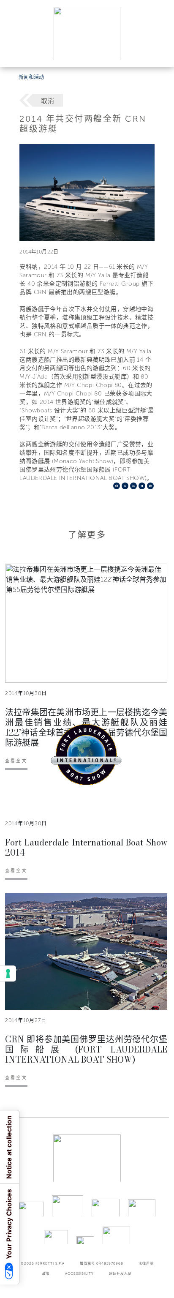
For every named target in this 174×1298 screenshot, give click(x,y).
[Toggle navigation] (158, 52)
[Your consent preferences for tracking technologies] (8, 973)
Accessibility (79, 1273)
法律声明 (146, 1263)
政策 (46, 1273)
